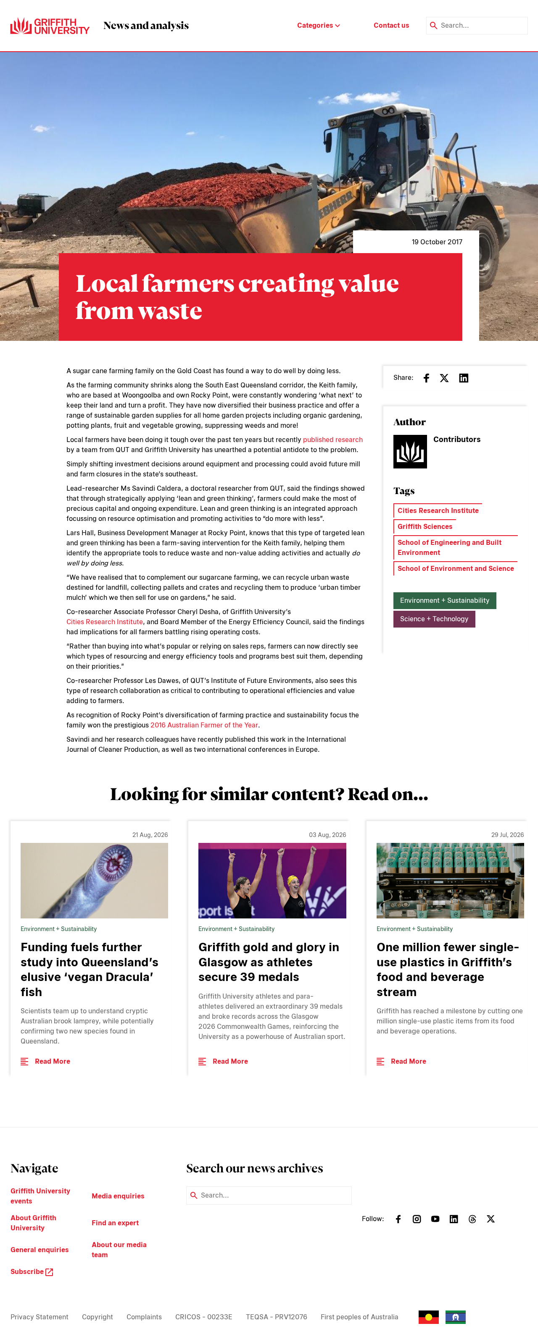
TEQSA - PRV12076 (276, 1317)
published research (333, 440)
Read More (52, 1061)
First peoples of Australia (359, 1317)
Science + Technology (434, 619)
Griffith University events (40, 1196)
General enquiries (40, 1250)
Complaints (144, 1317)
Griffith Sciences (425, 527)
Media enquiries (118, 1196)
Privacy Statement (40, 1317)
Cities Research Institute (104, 622)
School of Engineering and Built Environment (449, 548)
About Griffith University (33, 1223)
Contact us (391, 25)
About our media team (119, 1250)
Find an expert (115, 1223)
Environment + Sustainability (445, 600)
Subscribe (28, 1272)
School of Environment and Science (456, 569)
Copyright (97, 1317)
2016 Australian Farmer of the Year (204, 725)
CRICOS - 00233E (203, 1317)
